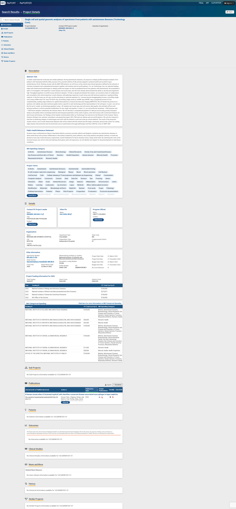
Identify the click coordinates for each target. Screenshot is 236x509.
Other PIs (62, 30)
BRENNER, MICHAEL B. (34, 214)
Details (5, 29)
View (65, 402)
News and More (9, 53)
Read (32, 195)
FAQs (201, 2)
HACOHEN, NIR (65, 214)
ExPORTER (216, 2)
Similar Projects (9, 61)
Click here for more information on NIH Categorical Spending (100, 303)
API (207, 2)
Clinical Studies (9, 49)
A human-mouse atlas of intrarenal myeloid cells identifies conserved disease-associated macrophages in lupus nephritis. (71, 394)
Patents (6, 41)
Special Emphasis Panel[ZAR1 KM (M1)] (40, 262)
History (6, 57)
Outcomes (7, 45)
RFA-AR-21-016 (32, 257)
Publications (8, 37)
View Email (32, 224)
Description (7, 25)
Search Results (10, 12)
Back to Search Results (12, 20)
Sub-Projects (8, 33)
